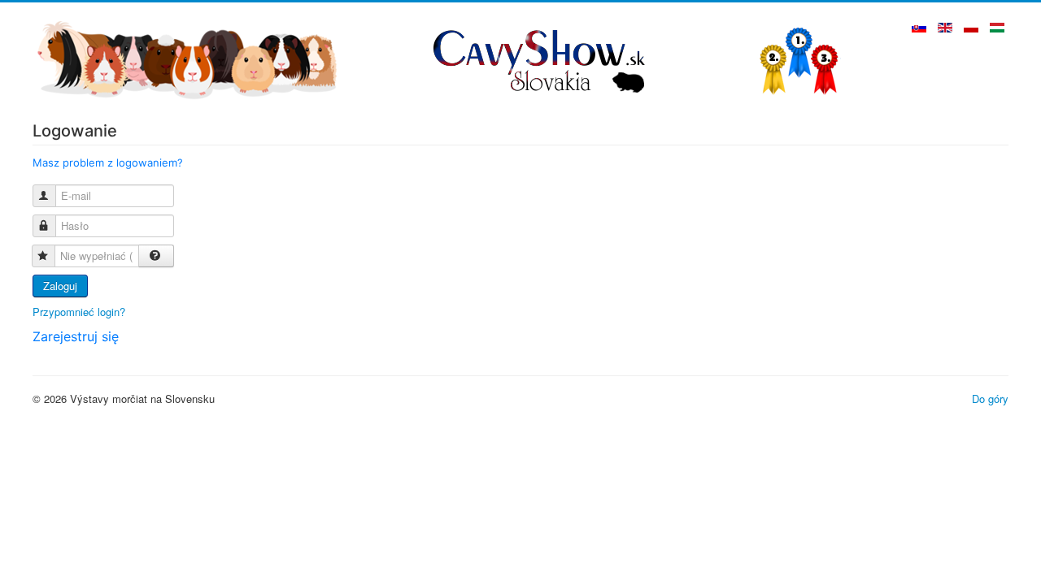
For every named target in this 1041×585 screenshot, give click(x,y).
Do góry (990, 398)
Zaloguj (60, 285)
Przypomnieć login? (79, 311)
